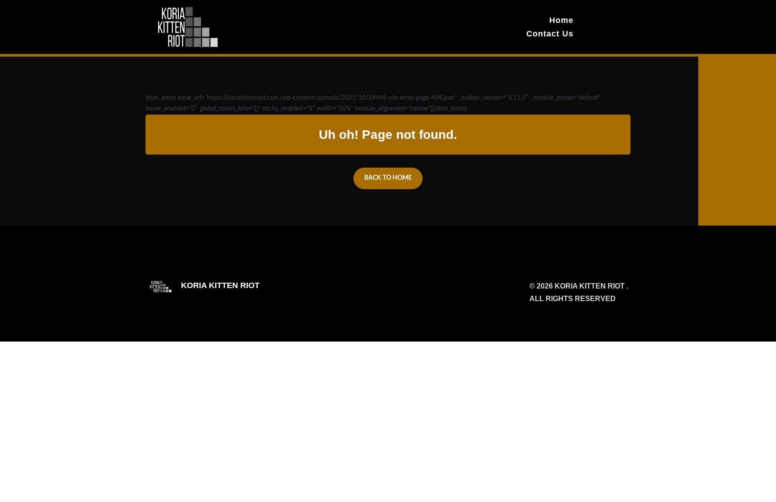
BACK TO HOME (388, 178)
